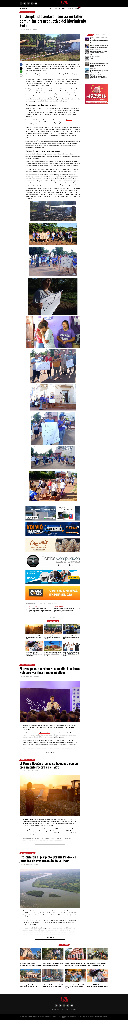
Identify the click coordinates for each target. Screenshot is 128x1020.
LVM (38, 603)
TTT (58, 603)
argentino (73, 819)
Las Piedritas (41, 68)
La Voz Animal (70, 8)
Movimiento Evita (51, 603)
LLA (43, 725)
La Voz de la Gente (53, 8)
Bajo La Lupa (62, 8)
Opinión (77, 8)
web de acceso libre (44, 733)
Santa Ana (69, 120)
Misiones (43, 603)
